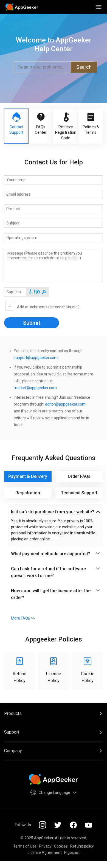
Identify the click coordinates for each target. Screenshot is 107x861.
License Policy (53, 677)
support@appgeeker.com (36, 357)
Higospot (72, 852)
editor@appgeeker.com (65, 404)
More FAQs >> (23, 618)
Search (84, 67)
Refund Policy (19, 677)
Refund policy (82, 846)
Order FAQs (79, 476)
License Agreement (45, 852)
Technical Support (79, 492)
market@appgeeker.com (35, 388)
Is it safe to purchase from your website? (52, 511)
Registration (27, 492)
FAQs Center (41, 130)
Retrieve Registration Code (65, 132)
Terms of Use (24, 846)
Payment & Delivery (27, 476)
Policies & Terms (91, 130)
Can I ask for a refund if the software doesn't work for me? (48, 572)
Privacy (45, 846)
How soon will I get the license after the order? (51, 594)
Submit (31, 323)
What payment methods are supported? (50, 553)
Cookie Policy (87, 677)
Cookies (61, 846)
